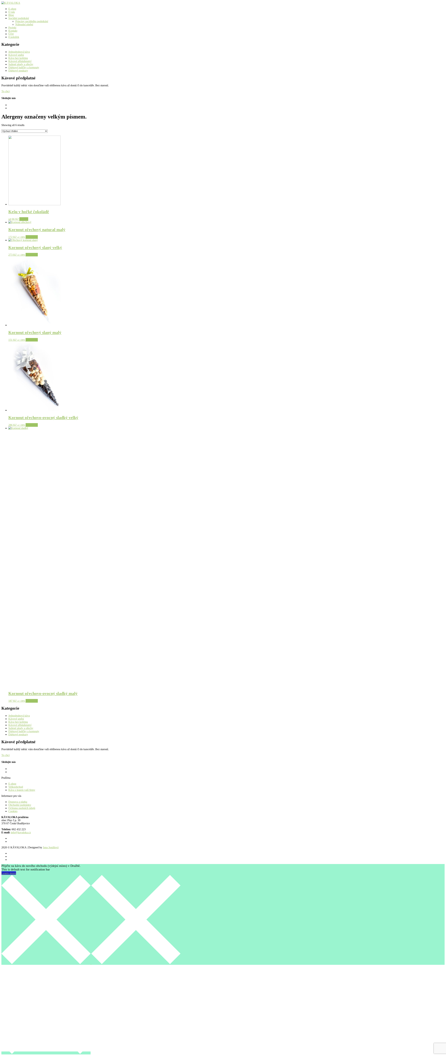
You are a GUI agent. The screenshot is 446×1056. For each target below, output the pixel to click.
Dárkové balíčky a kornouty (23, 67)
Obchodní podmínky (19, 804)
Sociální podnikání (18, 18)
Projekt (12, 27)
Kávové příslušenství (19, 61)
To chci (5, 91)
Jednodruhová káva (19, 51)
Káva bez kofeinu (18, 58)
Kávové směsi (16, 54)
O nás (11, 11)
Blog (11, 15)
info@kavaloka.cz (21, 832)
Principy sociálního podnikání (31, 21)
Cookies (12, 811)
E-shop (12, 8)
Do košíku (31, 236)
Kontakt (12, 30)
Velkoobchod (15, 786)
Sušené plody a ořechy (20, 64)
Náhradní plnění (24, 24)
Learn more (8, 873)
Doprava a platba (17, 801)
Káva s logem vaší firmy (21, 789)
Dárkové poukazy (18, 70)
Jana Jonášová (51, 847)
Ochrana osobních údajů (21, 808)
